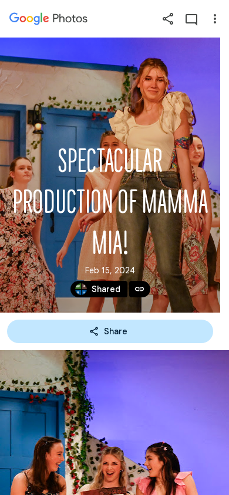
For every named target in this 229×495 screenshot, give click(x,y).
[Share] (168, 18)
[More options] (215, 18)
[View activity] (191, 18)
